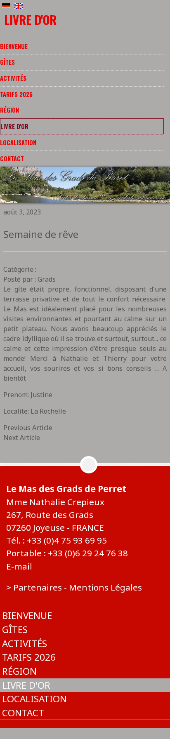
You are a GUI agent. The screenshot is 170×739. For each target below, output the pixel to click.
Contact (12, 158)
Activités (13, 78)
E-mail (19, 566)
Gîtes (7, 62)
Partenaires (37, 587)
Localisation (18, 142)
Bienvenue (14, 46)
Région (9, 110)
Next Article (21, 437)
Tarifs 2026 (16, 94)
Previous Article (27, 427)
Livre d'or (14, 126)
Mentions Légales (105, 587)
